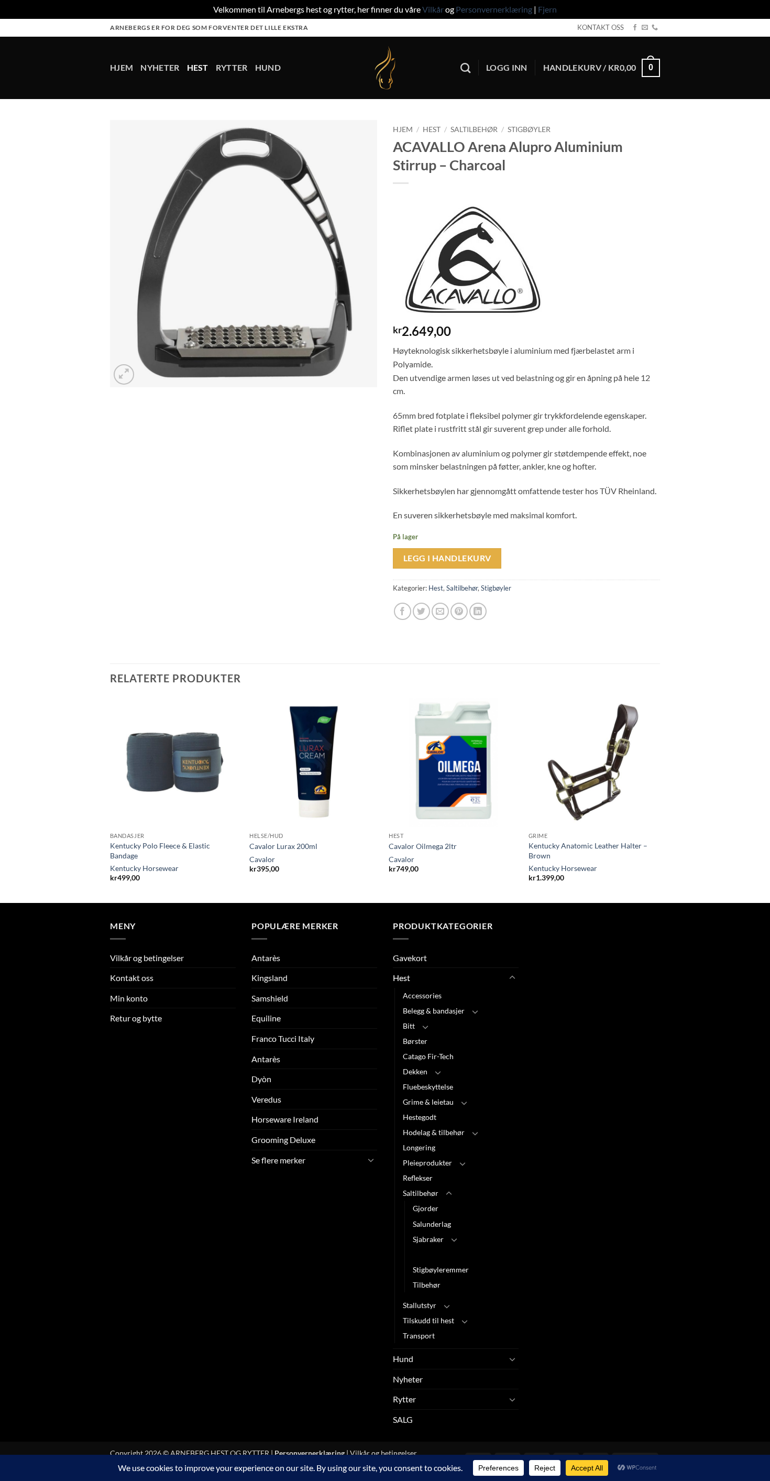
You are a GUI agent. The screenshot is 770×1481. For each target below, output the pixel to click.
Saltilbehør (474, 129)
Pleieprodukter (427, 1162)
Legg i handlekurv (447, 558)
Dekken (415, 1071)
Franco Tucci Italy (282, 1038)
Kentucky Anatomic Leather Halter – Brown (588, 850)
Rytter (232, 67)
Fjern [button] (547, 9)
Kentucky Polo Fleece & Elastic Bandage (160, 850)
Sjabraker (428, 1239)
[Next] (657, 798)
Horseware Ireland (284, 1119)
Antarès (265, 958)
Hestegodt (419, 1117)
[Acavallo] (471, 260)
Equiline (266, 1018)
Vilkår (433, 9)
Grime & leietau (428, 1101)
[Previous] (110, 798)
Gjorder (425, 1208)
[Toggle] (371, 1159)
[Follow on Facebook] (635, 27)
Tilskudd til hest (428, 1320)
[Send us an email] (645, 27)
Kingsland (269, 978)
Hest (197, 67)
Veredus (266, 1099)
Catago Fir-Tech (428, 1056)
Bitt (409, 1025)
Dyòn (261, 1079)
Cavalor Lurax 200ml (283, 846)
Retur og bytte (136, 1018)
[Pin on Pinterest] (459, 611)
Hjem (121, 67)
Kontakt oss (131, 978)
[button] (506, 67)
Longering (419, 1147)
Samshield (269, 998)
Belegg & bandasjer (434, 1010)
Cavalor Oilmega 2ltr (423, 846)
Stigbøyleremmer (441, 1269)
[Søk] (465, 68)
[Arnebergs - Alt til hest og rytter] (385, 67)
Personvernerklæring (494, 9)
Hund (268, 67)
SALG (403, 1419)
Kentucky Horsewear (144, 868)
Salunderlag (432, 1223)
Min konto (129, 998)
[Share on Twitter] (421, 611)
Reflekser (418, 1177)
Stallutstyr (419, 1305)
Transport (419, 1335)
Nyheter (159, 67)
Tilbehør (427, 1284)
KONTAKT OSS (600, 27)
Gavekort (410, 958)
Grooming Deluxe (283, 1140)
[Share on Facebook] (402, 611)
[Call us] (655, 27)
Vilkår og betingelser (147, 958)
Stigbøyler (529, 129)
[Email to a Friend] (440, 611)
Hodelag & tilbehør (434, 1132)
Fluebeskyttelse (428, 1086)
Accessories (422, 995)
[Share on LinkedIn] (478, 611)
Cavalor (262, 859)
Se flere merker (278, 1160)
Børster (415, 1041)
